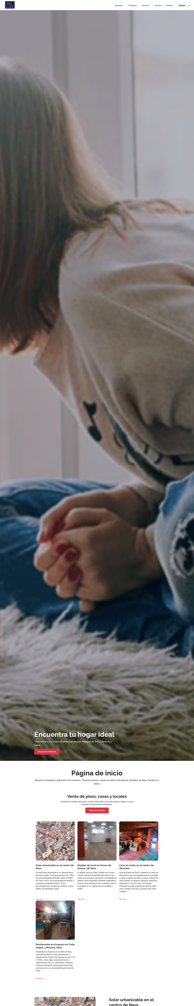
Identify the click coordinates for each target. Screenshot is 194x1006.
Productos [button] (132, 5)
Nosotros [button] (158, 5)
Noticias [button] (145, 5)
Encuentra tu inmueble (47, 752)
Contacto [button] (169, 5)
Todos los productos (97, 810)
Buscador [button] (118, 5)
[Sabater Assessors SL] (10, 5)
